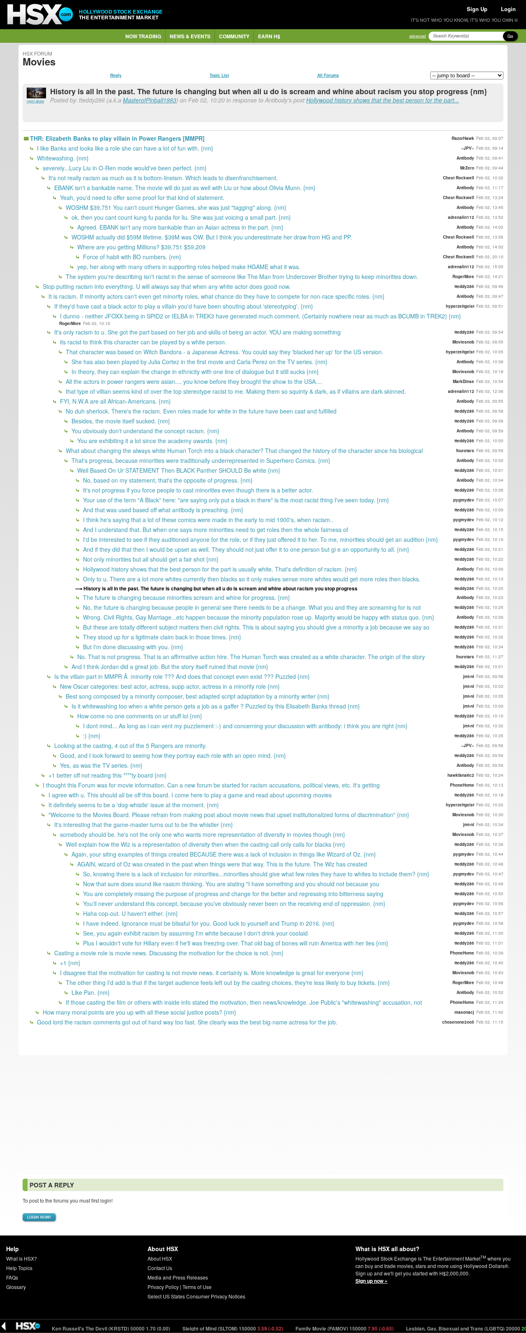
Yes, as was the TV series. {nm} (100, 765)
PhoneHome (462, 785)
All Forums (328, 75)
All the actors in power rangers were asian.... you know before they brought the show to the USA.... (193, 381)
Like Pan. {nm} (90, 992)
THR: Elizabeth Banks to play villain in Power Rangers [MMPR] (117, 138)
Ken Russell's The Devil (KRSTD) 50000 (85, 1328)
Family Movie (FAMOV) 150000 (319, 1328)
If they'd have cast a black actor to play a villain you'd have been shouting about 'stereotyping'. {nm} (183, 306)
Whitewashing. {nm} (62, 158)
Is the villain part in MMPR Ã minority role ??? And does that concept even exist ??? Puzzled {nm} (181, 676)
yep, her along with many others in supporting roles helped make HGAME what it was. (188, 266)
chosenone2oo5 (458, 1022)
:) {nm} (91, 736)
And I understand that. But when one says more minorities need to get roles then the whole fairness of (214, 529)
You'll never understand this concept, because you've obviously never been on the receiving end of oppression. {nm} (233, 903)
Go (510, 36)
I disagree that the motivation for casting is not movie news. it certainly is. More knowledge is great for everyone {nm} (211, 972)
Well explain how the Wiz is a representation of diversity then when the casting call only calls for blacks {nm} (204, 844)
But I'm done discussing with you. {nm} (132, 647)
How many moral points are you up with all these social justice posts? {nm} (138, 1012)
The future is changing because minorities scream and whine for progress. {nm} (185, 597)
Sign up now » (371, 1280)
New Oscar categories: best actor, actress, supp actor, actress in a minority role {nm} (169, 686)
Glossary (16, 1286)
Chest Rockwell (458, 178)
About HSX (160, 1258)
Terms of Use (197, 1286)
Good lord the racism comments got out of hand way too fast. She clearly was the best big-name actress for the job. (186, 1022)
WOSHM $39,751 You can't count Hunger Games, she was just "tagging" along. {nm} (175, 207)
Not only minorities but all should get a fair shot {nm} (150, 559)
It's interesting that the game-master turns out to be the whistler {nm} (143, 824)
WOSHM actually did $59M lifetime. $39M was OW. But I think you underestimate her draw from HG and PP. (211, 237)
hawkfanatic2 (461, 775)
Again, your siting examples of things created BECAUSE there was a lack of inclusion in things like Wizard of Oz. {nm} (223, 854)
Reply (116, 75)
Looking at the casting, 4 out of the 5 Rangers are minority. (130, 745)
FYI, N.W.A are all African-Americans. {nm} (114, 401)
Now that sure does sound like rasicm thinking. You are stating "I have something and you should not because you (230, 884)
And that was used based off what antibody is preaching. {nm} (162, 510)
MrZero (467, 168)
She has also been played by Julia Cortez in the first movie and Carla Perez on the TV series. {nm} (199, 362)
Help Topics (19, 1267)
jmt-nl (468, 676)
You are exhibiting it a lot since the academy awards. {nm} (152, 441)
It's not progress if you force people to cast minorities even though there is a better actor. (197, 490)
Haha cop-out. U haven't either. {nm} (129, 913)
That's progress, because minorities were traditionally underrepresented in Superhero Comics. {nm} (200, 460)
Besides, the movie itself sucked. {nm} (120, 421)
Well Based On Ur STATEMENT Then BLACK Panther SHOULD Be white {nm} (178, 470)
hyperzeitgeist (460, 306)
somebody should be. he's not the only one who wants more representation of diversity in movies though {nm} (201, 834)
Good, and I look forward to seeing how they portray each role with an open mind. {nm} (172, 755)
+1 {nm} (69, 963)
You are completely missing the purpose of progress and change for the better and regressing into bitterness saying (232, 893)
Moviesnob (463, 342)
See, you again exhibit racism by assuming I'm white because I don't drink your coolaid (194, 933)
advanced (417, 36)
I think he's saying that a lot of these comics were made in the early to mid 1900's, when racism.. (207, 520)
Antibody (465, 158)
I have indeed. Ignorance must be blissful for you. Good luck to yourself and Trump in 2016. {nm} (208, 923)
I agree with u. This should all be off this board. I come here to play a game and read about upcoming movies (189, 795)
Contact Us (160, 1267)
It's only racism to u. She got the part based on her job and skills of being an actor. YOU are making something (197, 332)
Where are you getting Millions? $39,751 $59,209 (140, 247)
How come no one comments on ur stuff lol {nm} (139, 716)
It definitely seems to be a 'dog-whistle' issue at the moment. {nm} (133, 805)
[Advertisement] (263, 1115)
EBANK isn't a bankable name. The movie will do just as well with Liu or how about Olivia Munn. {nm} (184, 187)
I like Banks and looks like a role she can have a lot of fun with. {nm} (124, 148)
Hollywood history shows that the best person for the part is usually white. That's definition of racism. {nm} (219, 569)
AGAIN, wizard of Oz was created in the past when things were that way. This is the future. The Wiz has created (221, 864)
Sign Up (477, 9)
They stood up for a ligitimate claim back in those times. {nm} (161, 637)
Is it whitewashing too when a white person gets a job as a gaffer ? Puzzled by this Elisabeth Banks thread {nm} (215, 706)
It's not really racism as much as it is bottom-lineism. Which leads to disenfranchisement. (162, 178)
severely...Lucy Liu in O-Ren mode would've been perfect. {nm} (124, 168)
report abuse (35, 101)
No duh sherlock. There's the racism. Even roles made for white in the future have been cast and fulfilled (200, 411)
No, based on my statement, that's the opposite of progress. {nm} (167, 480)
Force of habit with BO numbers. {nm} (131, 257)
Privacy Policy (163, 1286)
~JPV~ (467, 148)
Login (508, 9)
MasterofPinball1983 (149, 100)
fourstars (465, 450)
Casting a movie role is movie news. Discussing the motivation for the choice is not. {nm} (168, 953)
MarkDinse (463, 381)
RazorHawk (463, 138)
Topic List (219, 75)
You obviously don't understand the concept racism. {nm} (144, 431)
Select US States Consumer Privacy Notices (196, 1296)
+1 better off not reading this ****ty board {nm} (107, 775)
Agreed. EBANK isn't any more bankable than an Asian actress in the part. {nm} (180, 227)
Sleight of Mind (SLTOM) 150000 (207, 1328)
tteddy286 (464, 286)
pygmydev (463, 500)
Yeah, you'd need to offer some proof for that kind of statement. (141, 197)
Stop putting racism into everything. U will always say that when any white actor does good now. (166, 286)
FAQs (12, 1277)
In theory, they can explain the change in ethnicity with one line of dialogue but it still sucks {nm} (194, 371)
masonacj (464, 1012)
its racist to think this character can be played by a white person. (142, 342)
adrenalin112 (461, 217)
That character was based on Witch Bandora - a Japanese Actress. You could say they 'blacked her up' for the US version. (223, 352)
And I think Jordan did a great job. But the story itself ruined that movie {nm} (169, 666)
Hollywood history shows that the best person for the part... (382, 100)
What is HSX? (21, 1258)
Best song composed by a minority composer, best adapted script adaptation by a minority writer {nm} (197, 696)
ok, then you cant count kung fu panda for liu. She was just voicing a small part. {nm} (180, 217)
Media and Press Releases (178, 1277)
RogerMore (463, 276)
